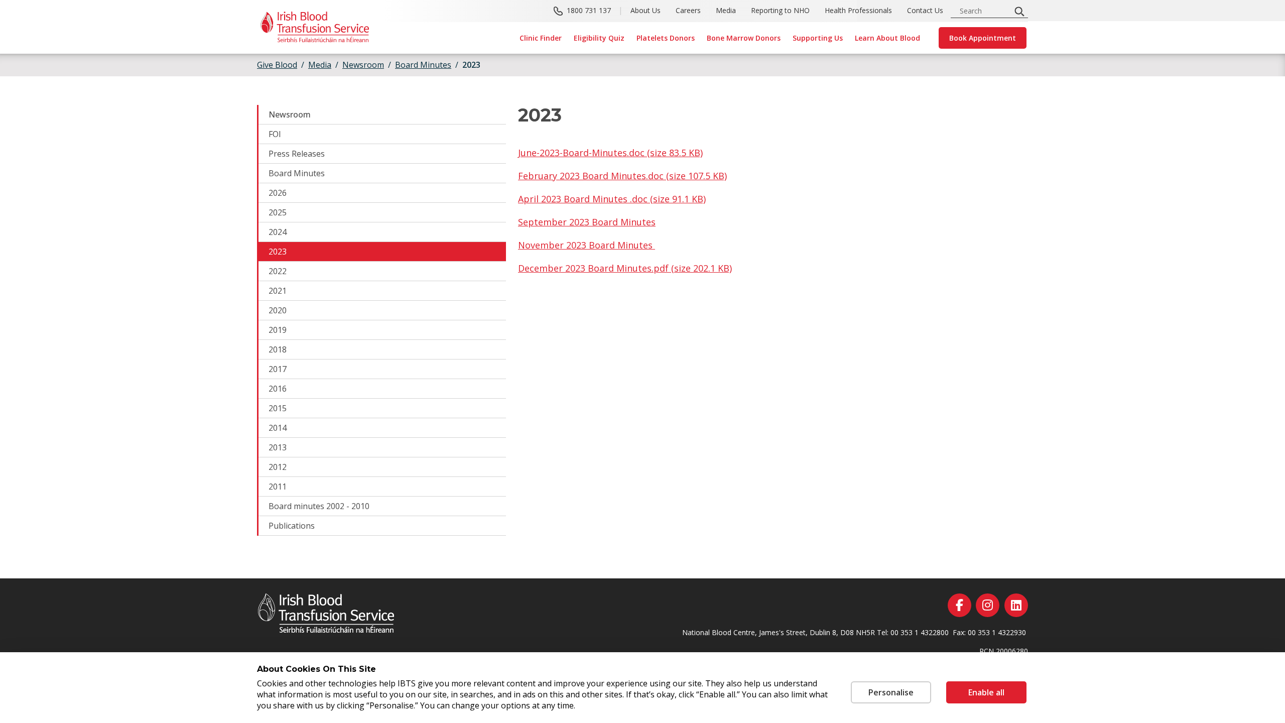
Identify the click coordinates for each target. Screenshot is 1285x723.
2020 (278, 310)
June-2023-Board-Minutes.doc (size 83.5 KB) (610, 153)
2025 (278, 212)
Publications (292, 525)
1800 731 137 (589, 10)
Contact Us (925, 10)
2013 (278, 447)
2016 (278, 388)
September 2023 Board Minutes (587, 222)
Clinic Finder (541, 38)
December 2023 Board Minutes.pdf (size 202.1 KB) (625, 268)
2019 (278, 329)
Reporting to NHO (780, 10)
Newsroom (290, 114)
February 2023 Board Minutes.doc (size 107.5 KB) (622, 176)
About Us (645, 10)
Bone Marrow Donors (744, 38)
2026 (278, 192)
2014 (278, 427)
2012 (278, 466)
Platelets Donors (665, 38)
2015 (278, 408)
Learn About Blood (887, 38)
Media (726, 10)
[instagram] (987, 605)
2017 (278, 369)
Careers (688, 10)
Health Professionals (858, 10)
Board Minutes (297, 173)
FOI (275, 134)
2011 (278, 486)
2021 (278, 290)
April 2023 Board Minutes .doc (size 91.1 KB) (612, 199)
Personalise (891, 692)
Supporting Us (818, 38)
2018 (278, 349)
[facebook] (959, 605)
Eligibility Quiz (599, 38)
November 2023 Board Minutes (586, 245)
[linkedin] (1016, 605)
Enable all (986, 692)
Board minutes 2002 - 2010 (319, 506)
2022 (278, 271)
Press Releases (297, 153)
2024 (278, 231)
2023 (278, 251)
